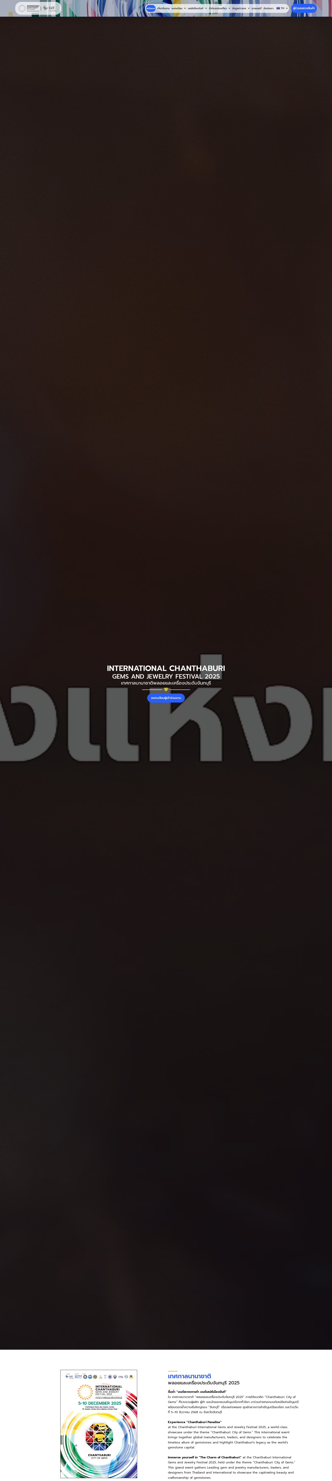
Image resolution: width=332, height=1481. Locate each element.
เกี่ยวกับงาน (163, 8)
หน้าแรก (151, 8)
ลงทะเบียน (177, 8)
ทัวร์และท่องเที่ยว (218, 8)
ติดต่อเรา (268, 8)
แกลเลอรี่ (256, 8)
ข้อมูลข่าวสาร (239, 8)
